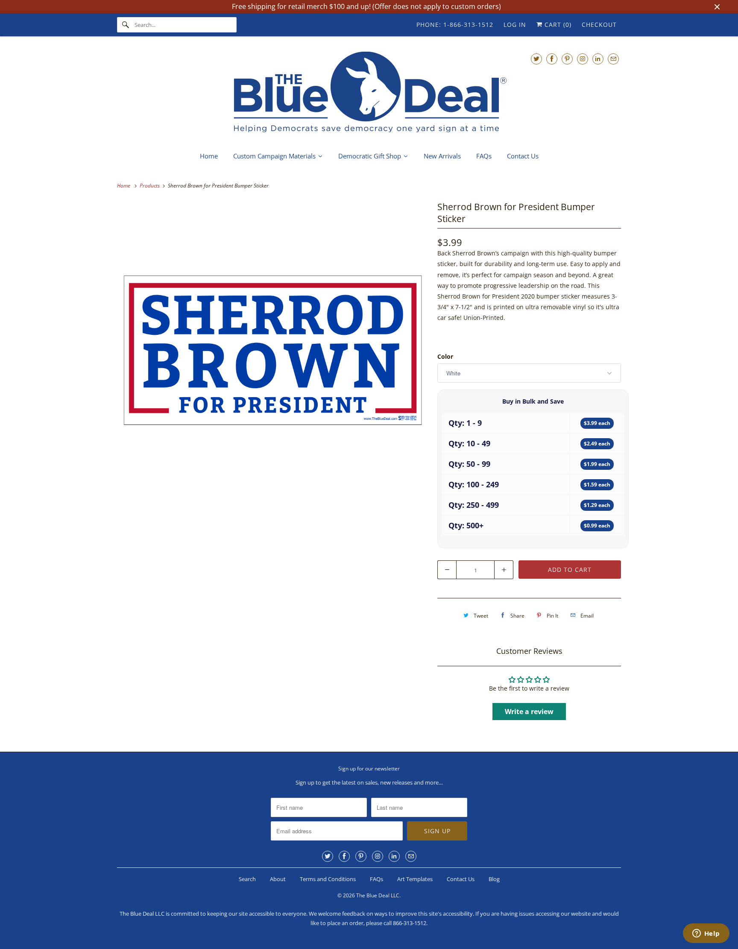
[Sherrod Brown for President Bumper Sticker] (273, 355)
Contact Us (460, 879)
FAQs (376, 879)
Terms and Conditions (328, 879)
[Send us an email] (613, 58)
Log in (515, 25)
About (278, 879)
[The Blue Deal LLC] (369, 93)
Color (445, 356)
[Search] (125, 24)
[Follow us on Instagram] (582, 58)
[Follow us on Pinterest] (567, 58)
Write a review (529, 711)
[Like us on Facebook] (551, 58)
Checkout (599, 25)
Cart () (556, 25)
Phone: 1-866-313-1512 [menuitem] (454, 25)
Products (150, 185)
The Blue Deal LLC (377, 895)
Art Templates (415, 879)
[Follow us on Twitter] (536, 58)
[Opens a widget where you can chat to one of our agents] (705, 934)
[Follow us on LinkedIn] (597, 58)
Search (247, 879)
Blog (494, 879)
